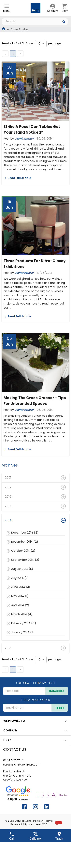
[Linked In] (46, 806)
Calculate (56, 691)
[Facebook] (24, 806)
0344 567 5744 (13, 760)
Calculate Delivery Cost (35, 683)
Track (59, 708)
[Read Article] (6, 178)
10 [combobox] (39, 44)
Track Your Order (35, 700)
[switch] (57, 822)
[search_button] (64, 22)
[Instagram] (35, 806)
